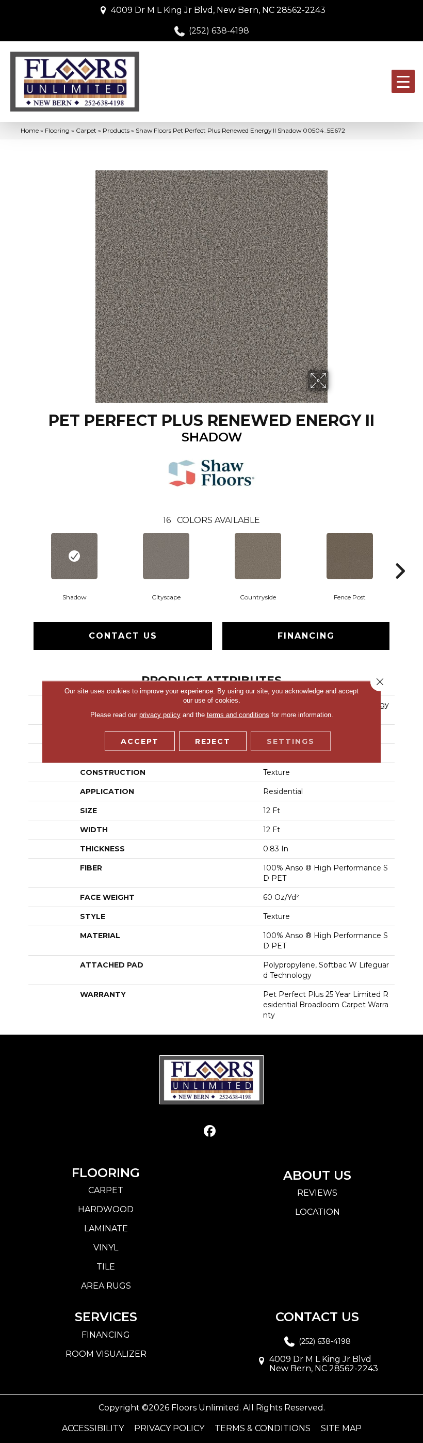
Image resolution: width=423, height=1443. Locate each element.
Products (116, 130)
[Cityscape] (166, 556)
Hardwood (106, 1209)
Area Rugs (106, 1286)
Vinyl (105, 1247)
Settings (291, 741)
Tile (105, 1267)
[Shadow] (74, 556)
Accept (140, 741)
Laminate (106, 1228)
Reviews (317, 1193)
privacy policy (160, 714)
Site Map (341, 1428)
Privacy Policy (169, 1428)
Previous (23, 555)
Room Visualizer (106, 1354)
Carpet (86, 130)
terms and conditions (238, 714)
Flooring (57, 130)
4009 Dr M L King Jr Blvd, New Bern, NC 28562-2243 (218, 10)
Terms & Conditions (263, 1428)
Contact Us (123, 636)
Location (317, 1212)
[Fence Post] (350, 556)
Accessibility (93, 1428)
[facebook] (210, 1131)
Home (30, 130)
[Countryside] (258, 556)
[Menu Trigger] (403, 81)
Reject (213, 741)
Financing (306, 636)
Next (400, 555)
